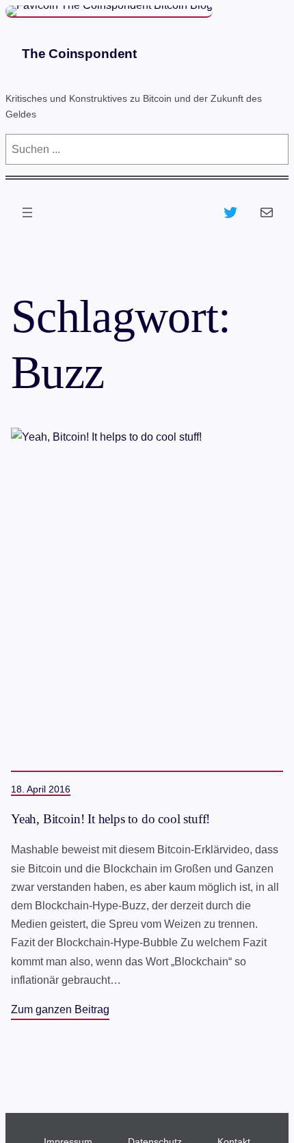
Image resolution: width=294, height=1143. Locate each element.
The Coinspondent (79, 53)
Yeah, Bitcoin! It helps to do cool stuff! (110, 819)
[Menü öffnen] (27, 212)
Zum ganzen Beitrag (60, 1009)
